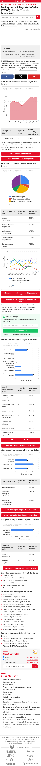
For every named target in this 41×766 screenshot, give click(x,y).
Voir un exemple (32, 657)
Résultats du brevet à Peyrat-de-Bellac (16, 643)
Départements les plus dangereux (20, 159)
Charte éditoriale (23, 737)
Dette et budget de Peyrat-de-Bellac (15, 614)
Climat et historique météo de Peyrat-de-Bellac (19, 609)
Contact (37, 737)
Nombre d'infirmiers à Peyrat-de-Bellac (16, 602)
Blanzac (19, 24)
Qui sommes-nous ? (7, 737)
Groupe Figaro (13, 743)
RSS (14, 739)
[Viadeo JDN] (30, 759)
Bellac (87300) (8, 575)
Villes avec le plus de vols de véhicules (20, 445)
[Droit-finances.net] (30, 756)
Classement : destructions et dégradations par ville (20, 294)
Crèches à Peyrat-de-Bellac (12, 619)
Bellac (11, 21)
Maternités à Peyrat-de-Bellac (13, 624)
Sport (6, 660)
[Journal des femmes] (10, 751)
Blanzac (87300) (8, 583)
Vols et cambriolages (28, 51)
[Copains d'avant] (10, 759)
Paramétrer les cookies (12, 741)
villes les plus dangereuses (28, 70)
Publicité (31, 737)
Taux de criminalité (9, 51)
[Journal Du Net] (10, 755)
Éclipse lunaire (8, 684)
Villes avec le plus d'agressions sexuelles (20, 510)
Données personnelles (31, 739)
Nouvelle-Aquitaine (29, 4)
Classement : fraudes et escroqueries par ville (20, 300)
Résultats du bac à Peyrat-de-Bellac (15, 641)
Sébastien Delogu (9, 689)
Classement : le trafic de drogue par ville (20, 568)
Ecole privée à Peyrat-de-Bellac (13, 622)
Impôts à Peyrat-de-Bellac (12, 617)
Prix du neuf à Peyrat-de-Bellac (13, 627)
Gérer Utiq (22, 741)
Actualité (8, 4)
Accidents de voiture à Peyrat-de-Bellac (16, 607)
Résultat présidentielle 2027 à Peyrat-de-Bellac (19, 638)
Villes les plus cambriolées (20, 440)
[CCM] (30, 751)
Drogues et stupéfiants (28, 56)
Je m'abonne (19, 330)
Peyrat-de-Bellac (8, 594)
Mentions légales (30, 741)
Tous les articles (8, 739)
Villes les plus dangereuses (20, 153)
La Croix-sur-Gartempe (23, 21)
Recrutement (20, 739)
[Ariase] (10, 764)
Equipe (16, 737)
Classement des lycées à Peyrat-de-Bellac (17, 604)
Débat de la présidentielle (12, 680)
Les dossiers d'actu (10, 662)
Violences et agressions (28, 54)
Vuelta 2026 (7, 694)
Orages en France (9, 682)
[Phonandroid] (30, 763)
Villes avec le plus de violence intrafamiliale (20, 515)
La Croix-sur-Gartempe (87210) (13, 578)
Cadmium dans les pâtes (11, 697)
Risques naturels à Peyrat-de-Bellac (15, 599)
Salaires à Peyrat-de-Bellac (12, 612)
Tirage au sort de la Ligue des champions (17, 687)
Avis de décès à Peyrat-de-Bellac (14, 597)
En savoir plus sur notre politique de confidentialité (16, 334)
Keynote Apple (8, 692)
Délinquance (17, 4)
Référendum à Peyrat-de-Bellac (13, 629)
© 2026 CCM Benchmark (25, 743)
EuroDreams (7, 699)
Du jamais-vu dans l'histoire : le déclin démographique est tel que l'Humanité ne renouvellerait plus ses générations (21, 709)
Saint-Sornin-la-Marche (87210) (13, 585)
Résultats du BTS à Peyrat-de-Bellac (15, 646)
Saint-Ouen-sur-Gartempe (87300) (15, 580)
